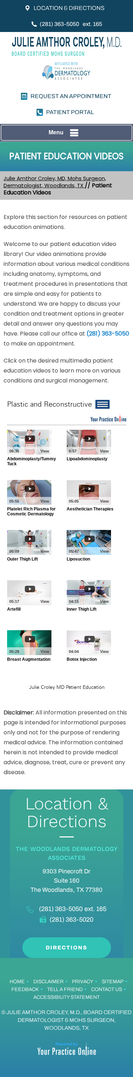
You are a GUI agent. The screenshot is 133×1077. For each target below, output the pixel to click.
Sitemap (112, 981)
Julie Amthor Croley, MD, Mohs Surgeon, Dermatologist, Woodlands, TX (55, 182)
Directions (66, 947)
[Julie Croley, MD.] (66, 46)
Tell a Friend (65, 989)
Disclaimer (48, 981)
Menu (56, 132)
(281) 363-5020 (71, 919)
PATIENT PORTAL (70, 112)
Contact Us (106, 989)
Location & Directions (69, 8)
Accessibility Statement (66, 997)
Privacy (82, 981)
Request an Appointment (71, 96)
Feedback (25, 989)
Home (17, 981)
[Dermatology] (66, 72)
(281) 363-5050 (59, 24)
